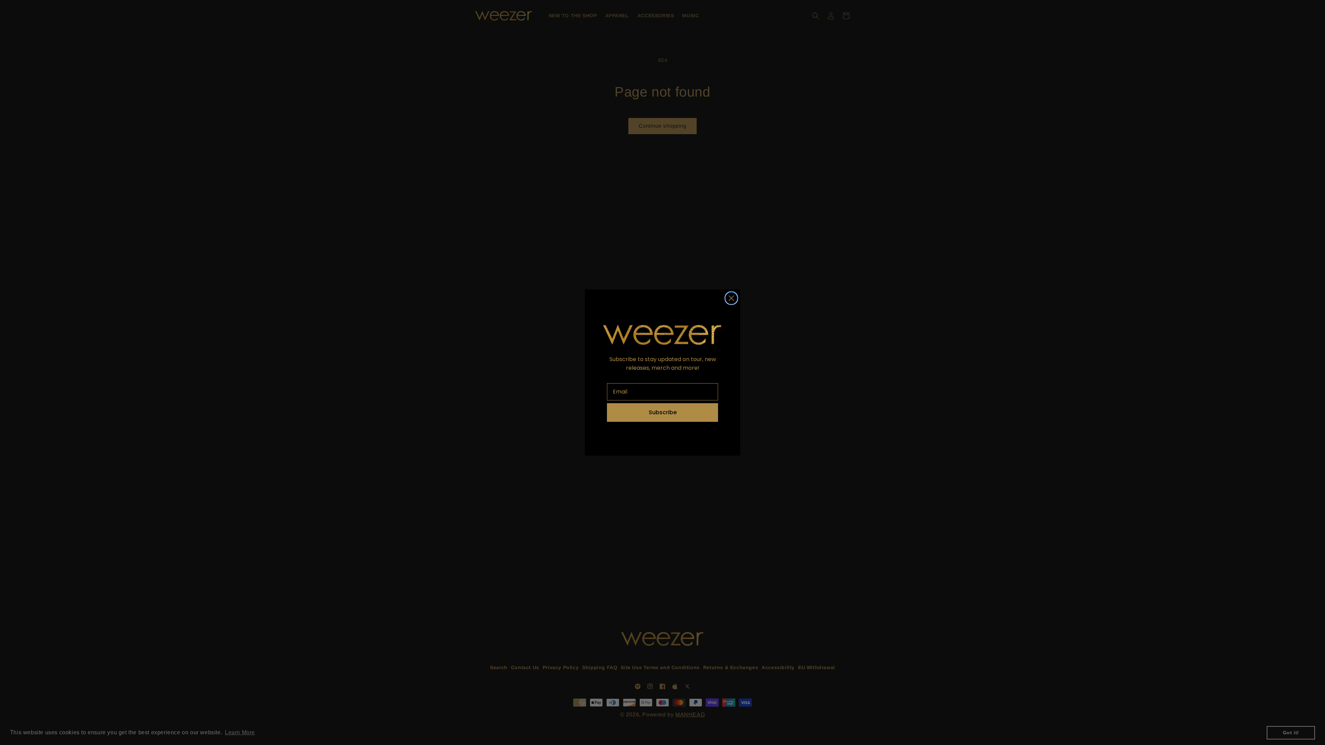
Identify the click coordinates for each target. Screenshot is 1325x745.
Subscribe (663, 412)
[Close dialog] (731, 298)
